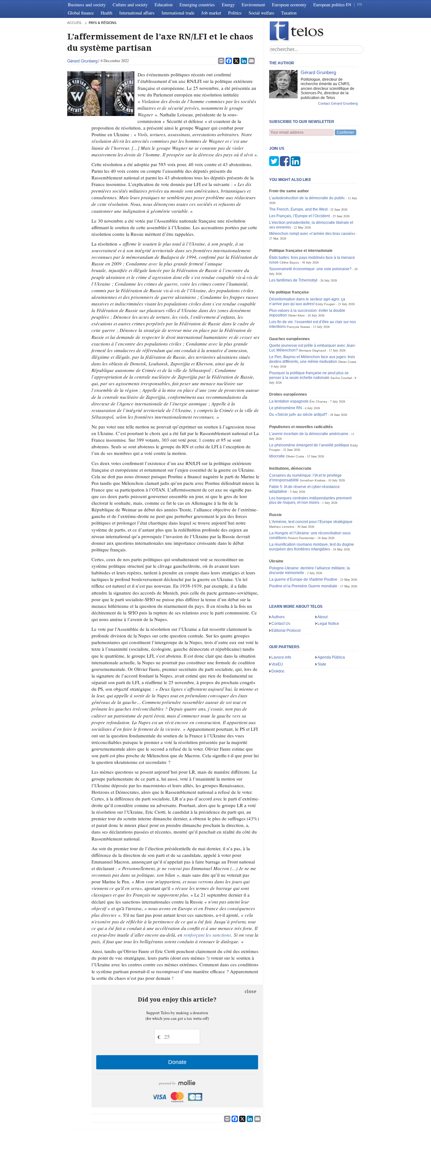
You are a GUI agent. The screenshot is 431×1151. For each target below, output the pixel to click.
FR (359, 5)
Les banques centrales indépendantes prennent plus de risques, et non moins (310, 500)
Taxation (289, 13)
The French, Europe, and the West (298, 209)
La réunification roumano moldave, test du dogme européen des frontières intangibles (311, 546)
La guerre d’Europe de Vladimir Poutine (303, 579)
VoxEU (277, 664)
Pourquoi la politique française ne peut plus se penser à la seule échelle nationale (309, 375)
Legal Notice (328, 623)
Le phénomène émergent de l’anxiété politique (309, 445)
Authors (278, 617)
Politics (235, 13)
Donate (177, 1062)
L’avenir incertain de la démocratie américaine (308, 434)
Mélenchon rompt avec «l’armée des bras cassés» (312, 233)
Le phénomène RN (285, 408)
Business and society (87, 5)
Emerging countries (197, 5)
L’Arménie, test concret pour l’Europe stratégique (310, 522)
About (322, 617)
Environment (253, 5)
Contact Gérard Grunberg (338, 103)
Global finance (81, 13)
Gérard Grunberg (82, 61)
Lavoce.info (281, 657)
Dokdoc (278, 671)
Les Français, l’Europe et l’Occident (299, 216)
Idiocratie (277, 456)
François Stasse (298, 326)
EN (348, 5)
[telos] (316, 31)
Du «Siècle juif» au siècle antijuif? (298, 414)
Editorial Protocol (286, 630)
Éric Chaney (318, 401)
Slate (321, 664)
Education (164, 5)
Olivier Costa (347, 361)
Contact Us (280, 623)
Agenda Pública (331, 657)
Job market (211, 13)
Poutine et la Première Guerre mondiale (303, 586)
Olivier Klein (296, 315)
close (251, 991)
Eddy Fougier (325, 304)
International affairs (137, 13)
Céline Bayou (289, 262)
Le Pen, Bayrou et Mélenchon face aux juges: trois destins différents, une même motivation (312, 359)
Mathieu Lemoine (281, 526)
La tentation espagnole (289, 401)
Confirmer (345, 132)
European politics (329, 5)
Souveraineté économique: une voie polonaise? (310, 269)
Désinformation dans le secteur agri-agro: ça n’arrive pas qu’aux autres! (307, 301)
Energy (228, 5)
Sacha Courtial (341, 378)
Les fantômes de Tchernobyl (293, 280)
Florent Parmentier (301, 538)
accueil (74, 22)
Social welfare (261, 13)
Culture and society (130, 5)
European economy (289, 5)
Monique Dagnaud (312, 350)
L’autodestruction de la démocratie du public (307, 198)
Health (106, 13)
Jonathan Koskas (312, 480)
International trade (178, 13)
